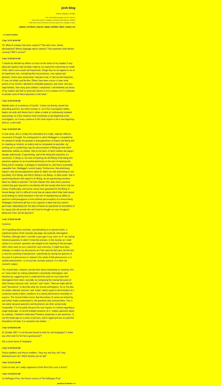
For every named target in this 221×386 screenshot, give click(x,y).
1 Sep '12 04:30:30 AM (11, 348)
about (47, 27)
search (40, 27)
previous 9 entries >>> (66, 383)
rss (73, 27)
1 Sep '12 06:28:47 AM (11, 129)
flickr (62, 27)
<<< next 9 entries (10, 35)
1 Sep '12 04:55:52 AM (11, 328)
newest (22, 27)
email (68, 27)
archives (31, 27)
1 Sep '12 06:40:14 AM (11, 58)
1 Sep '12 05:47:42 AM (11, 219)
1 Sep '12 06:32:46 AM (11, 101)
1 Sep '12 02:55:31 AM (11, 374)
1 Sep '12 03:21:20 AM (11, 362)
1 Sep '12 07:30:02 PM (11, 40)
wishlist (54, 27)
